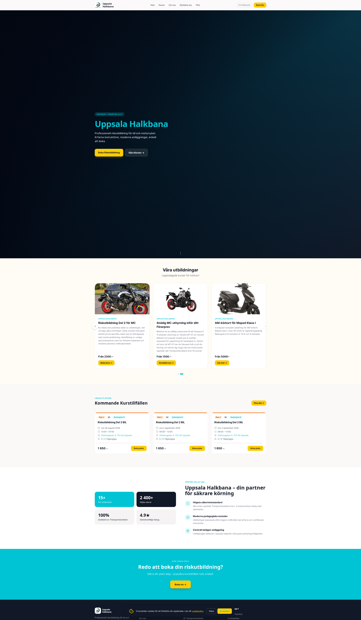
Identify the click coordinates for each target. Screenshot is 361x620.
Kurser (162, 5)
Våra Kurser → (136, 152)
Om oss (172, 5)
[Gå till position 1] (179, 374)
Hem (152, 5)
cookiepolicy (197, 611)
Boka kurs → (106, 363)
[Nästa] (266, 326)
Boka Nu (260, 5)
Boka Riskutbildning (109, 152)
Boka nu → (180, 584)
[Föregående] (95, 326)
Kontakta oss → (224, 363)
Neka (211, 611)
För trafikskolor (244, 5)
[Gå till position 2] (182, 374)
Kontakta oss (186, 5)
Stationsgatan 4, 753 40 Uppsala (116, 435)
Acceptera (225, 611)
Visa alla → (259, 403)
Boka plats (139, 448)
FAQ (198, 5)
